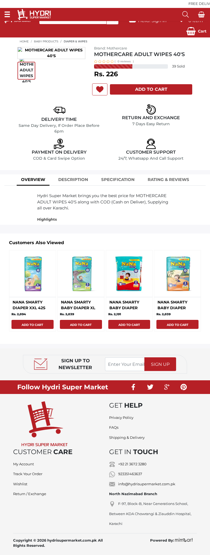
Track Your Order (27, 474)
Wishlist (20, 484)
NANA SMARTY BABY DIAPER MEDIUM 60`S (172, 308)
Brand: (110, 48)
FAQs (113, 427)
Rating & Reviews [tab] (168, 179)
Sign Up (160, 364)
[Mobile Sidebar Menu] (7, 14)
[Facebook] (134, 387)
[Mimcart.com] (184, 540)
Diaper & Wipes (75, 41)
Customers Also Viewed (36, 242)
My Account (23, 464)
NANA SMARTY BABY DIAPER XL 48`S (78, 308)
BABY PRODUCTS (46, 41)
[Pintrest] (184, 387)
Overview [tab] (33, 179)
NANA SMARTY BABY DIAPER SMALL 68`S (124, 308)
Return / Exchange (29, 494)
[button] (196, 31)
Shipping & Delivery (127, 437)
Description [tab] (73, 179)
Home (24, 41)
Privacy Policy (121, 417)
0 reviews (124, 61)
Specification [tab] (118, 179)
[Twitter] (150, 387)
